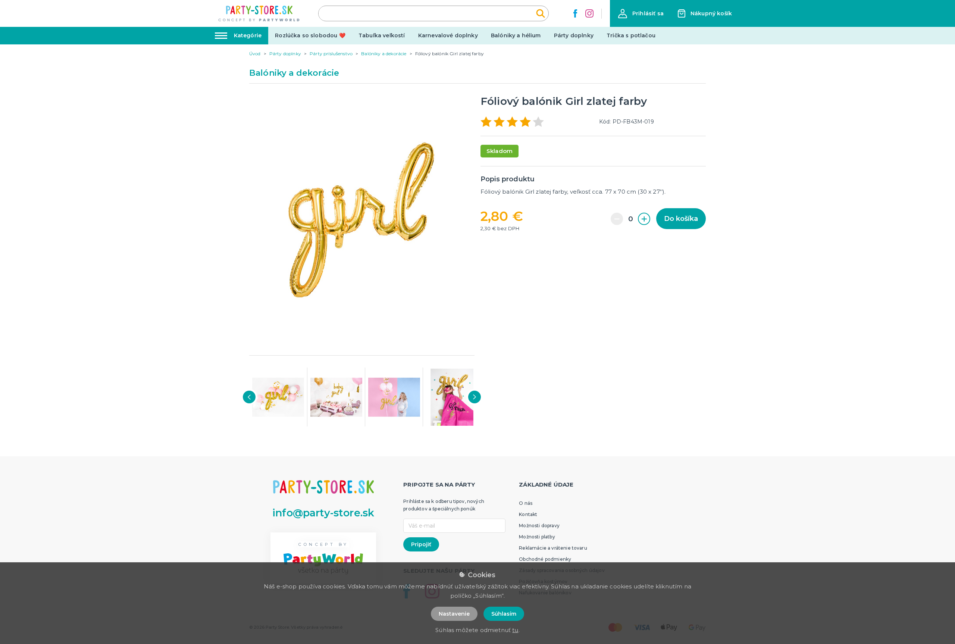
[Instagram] (589, 13)
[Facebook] (575, 13)
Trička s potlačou (631, 35)
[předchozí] (249, 397)
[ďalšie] (474, 397)
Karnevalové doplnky (448, 35)
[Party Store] (259, 13)
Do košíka (681, 219)
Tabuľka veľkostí (381, 35)
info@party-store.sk (323, 513)
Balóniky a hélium (516, 35)
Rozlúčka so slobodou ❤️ (310, 35)
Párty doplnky (574, 35)
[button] (641, 13)
